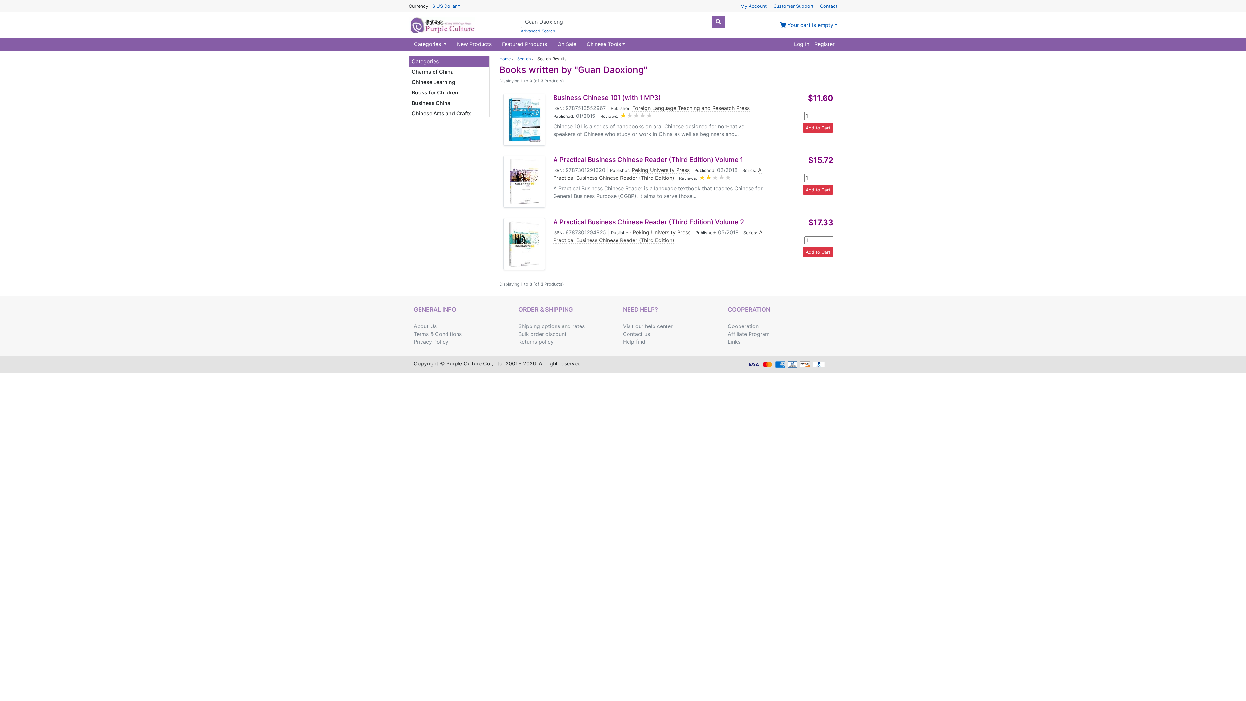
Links (734, 341)
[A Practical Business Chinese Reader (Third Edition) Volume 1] (524, 181)
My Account (753, 6)
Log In (801, 44)
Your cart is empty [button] (809, 25)
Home (505, 58)
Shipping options (539, 326)
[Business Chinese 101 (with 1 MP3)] (524, 119)
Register (824, 44)
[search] (718, 22)
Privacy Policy (431, 341)
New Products (474, 44)
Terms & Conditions (438, 334)
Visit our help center (648, 326)
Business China (431, 103)
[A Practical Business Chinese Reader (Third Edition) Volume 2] (524, 244)
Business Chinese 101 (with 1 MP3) (607, 98)
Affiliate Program (749, 334)
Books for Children (435, 92)
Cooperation (743, 326)
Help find (634, 341)
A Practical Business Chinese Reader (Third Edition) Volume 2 (648, 222)
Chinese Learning (433, 82)
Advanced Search (538, 31)
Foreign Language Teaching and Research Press (691, 108)
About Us (425, 326)
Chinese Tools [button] (604, 44)
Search (524, 58)
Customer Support (793, 6)
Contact (828, 6)
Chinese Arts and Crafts (442, 113)
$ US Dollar (444, 6)
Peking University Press (661, 170)
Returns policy (536, 341)
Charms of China (433, 71)
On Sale (566, 44)
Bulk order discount (543, 334)
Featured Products (524, 44)
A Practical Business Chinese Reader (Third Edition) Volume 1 (648, 160)
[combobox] (616, 22)
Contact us (636, 334)
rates (578, 326)
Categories (428, 44)
